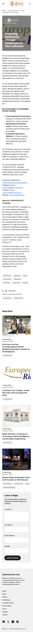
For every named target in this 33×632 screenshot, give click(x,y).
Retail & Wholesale (9, 487)
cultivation (17, 275)
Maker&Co (17, 279)
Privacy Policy (6, 606)
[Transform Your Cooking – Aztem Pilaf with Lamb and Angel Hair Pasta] (16, 372)
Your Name (8, 525)
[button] (3, 4)
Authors (4, 597)
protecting (6, 283)
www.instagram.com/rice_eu (13, 188)
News (27, 484)
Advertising (6, 600)
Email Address (9, 535)
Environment (7, 298)
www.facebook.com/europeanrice (15, 183)
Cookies (5, 612)
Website (7, 546)
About (4, 594)
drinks (25, 275)
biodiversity (7, 275)
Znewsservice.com (11, 574)
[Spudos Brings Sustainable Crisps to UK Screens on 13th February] (16, 459)
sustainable (16, 283)
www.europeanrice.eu (17, 195)
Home (3, 10)
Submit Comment (13, 558)
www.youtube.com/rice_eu (12, 193)
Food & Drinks (18, 298)
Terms (4, 609)
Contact (4, 615)
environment (7, 279)
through (25, 283)
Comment (8, 509)
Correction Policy (7, 603)
